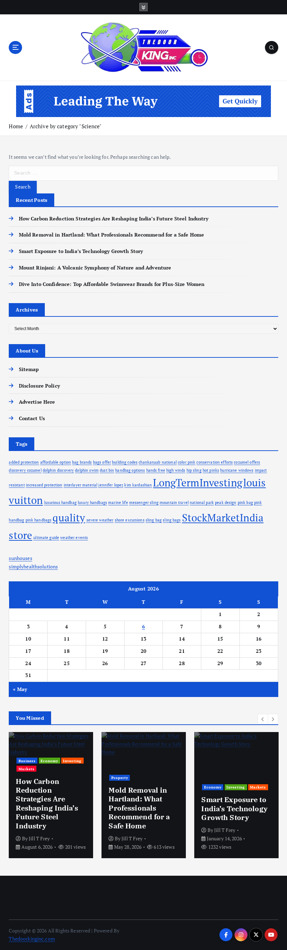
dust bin (107, 470)
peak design (226, 502)
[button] (263, 719)
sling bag (154, 520)
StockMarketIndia (223, 517)
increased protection (44, 485)
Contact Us (32, 418)
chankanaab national (158, 462)
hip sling (194, 470)
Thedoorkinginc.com (32, 939)
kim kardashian (138, 485)
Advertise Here (37, 402)
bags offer (102, 462)
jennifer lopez (110, 485)
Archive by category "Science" (66, 126)
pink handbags (39, 520)
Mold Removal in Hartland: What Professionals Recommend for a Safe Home (111, 235)
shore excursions (130, 520)
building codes (125, 462)
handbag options (130, 470)
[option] (51, 795)
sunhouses (20, 558)
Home (16, 126)
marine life (118, 502)
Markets (27, 768)
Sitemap (29, 369)
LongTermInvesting (197, 482)
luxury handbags (92, 502)
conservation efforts (214, 462)
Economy (49, 760)
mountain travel (174, 502)
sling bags (172, 520)
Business (27, 760)
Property (119, 777)
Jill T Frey (39, 838)
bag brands (82, 462)
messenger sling (144, 502)
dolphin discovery (58, 470)
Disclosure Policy (39, 386)
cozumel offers (247, 462)
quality (68, 517)
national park (202, 502)
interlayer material (81, 485)
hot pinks (211, 470)
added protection (24, 462)
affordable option (55, 462)
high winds (175, 470)
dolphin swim (87, 470)
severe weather (100, 520)
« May (20, 689)
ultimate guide (46, 537)
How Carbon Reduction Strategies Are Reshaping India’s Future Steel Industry (113, 219)
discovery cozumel (25, 470)
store (20, 535)
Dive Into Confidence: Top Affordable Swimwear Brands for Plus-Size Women (111, 284)
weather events (74, 537)
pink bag (245, 502)
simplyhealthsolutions (33, 566)
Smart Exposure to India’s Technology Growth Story (81, 251)
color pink (186, 462)
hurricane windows (236, 470)
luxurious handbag (60, 502)
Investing (72, 760)
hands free (155, 470)
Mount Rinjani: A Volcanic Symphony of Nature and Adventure (95, 268)
